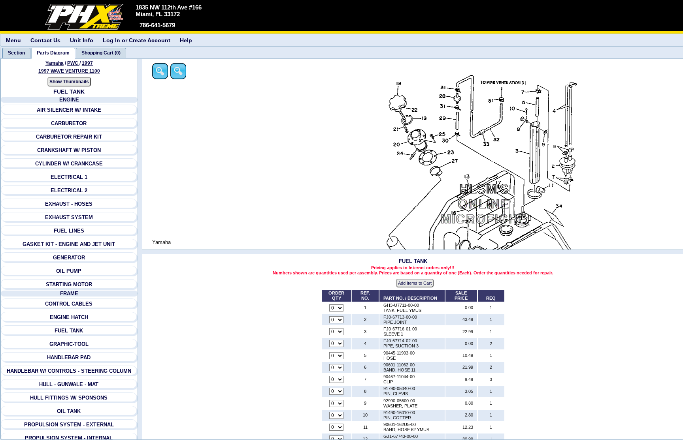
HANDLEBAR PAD (69, 357)
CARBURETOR (69, 123)
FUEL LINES (69, 231)
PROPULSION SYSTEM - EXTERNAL (69, 425)
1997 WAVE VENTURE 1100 (69, 71)
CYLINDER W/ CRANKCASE (69, 164)
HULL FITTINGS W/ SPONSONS (69, 398)
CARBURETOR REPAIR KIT (69, 137)
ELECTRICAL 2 (69, 190)
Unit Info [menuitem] (81, 40)
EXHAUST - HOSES (68, 204)
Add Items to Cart (415, 283)
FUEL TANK (69, 331)
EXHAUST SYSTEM (69, 217)
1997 (87, 63)
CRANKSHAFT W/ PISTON (69, 150)
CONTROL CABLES (68, 304)
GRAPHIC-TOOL (69, 344)
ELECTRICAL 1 (69, 177)
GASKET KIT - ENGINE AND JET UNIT (69, 244)
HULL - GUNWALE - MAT (68, 384)
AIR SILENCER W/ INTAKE (69, 110)
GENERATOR (69, 258)
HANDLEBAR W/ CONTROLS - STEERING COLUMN (69, 371)
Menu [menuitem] (13, 40)
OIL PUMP (68, 271)
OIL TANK (69, 411)
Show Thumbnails (69, 81)
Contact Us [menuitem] (45, 40)
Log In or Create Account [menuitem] (136, 40)
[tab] (16, 53)
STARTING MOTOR (69, 284)
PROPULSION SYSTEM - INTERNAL (69, 438)
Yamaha (54, 63)
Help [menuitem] (186, 40)
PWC (73, 63)
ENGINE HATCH (69, 317)
